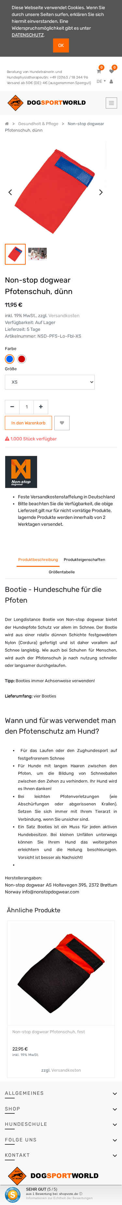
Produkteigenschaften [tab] (84, 559)
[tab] (61, 572)
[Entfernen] (12, 407)
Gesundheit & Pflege (38, 123)
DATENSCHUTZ (28, 35)
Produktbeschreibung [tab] (38, 559)
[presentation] (10, 192)
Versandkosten (63, 315)
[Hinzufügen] (41, 407)
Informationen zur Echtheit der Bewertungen (59, 1198)
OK (61, 45)
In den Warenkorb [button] (28, 422)
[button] (62, 423)
